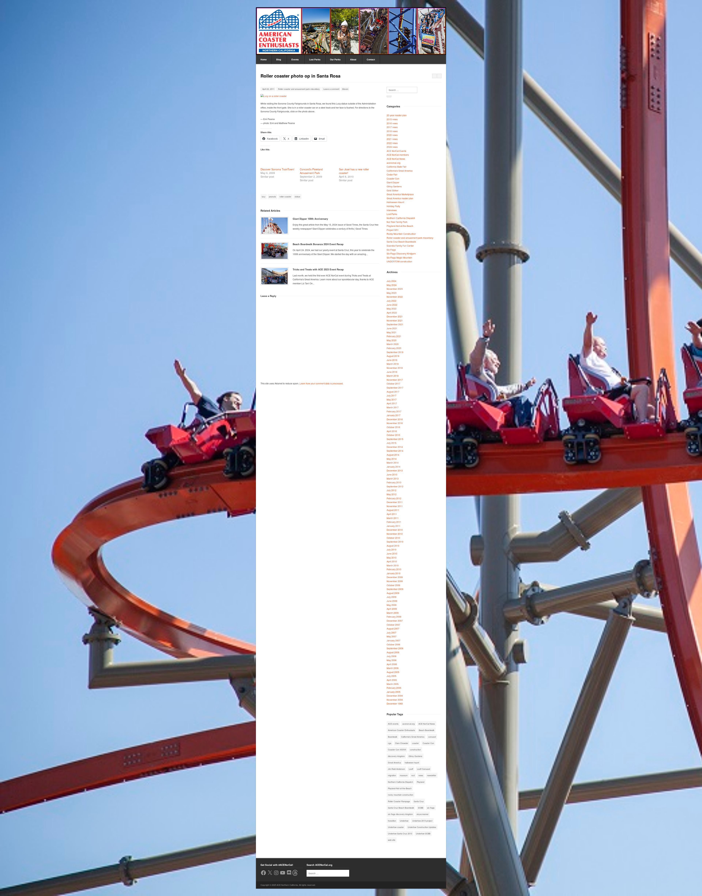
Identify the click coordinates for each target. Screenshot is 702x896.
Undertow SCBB (423, 833)
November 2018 (395, 367)
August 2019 (393, 355)
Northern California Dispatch (401, 218)
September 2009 (395, 589)
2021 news (392, 138)
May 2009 (392, 604)
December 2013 (395, 470)
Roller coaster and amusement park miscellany (299, 88)
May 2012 (392, 494)
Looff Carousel (423, 768)
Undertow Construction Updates (422, 827)
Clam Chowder (401, 743)
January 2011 (393, 525)
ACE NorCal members (398, 154)
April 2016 (392, 431)
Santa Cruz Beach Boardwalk (401, 241)
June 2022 (392, 304)
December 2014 (395, 446)
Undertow (404, 820)
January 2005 (393, 691)
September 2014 (395, 450)
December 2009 (395, 577)
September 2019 (395, 352)
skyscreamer (423, 814)
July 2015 (391, 442)
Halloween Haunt (395, 202)
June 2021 (392, 328)
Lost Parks (314, 59)
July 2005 (391, 675)
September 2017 (395, 387)
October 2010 (393, 537)
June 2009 (392, 600)
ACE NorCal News (396, 158)
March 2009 (393, 612)
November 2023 (395, 288)
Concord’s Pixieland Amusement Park (311, 171)
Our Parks (335, 59)
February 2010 (394, 569)
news (420, 775)
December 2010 (395, 529)
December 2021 (395, 316)
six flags (431, 807)
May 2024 (392, 284)
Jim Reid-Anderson (396, 768)
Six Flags (391, 249)
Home (264, 59)
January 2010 (393, 573)
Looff (411, 768)
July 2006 (391, 656)
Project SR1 (393, 229)
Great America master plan (400, 198)
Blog (278, 59)
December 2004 (395, 695)
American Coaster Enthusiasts (401, 730)
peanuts (272, 196)
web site (391, 839)
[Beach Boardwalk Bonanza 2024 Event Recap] (274, 251)
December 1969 (395, 703)
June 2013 (392, 474)
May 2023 (392, 292)
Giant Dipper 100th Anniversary (310, 218)
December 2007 (395, 620)
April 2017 (392, 403)
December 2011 (395, 502)
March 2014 (393, 462)
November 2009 (395, 581)
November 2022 (395, 296)
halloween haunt (412, 762)
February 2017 (394, 411)
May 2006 (392, 660)
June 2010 (392, 553)
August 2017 (393, 391)
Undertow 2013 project (422, 820)
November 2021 (395, 320)
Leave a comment (331, 88)
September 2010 (395, 541)
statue (297, 196)
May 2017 (392, 399)
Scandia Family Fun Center (400, 245)
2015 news (392, 119)
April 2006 (392, 664)
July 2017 (391, 395)
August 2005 (393, 672)
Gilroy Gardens (394, 186)
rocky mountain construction (400, 794)
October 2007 (393, 624)
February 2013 (394, 482)
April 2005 (392, 679)
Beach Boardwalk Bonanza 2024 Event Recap (318, 244)
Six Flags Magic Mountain (399, 257)
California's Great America (400, 170)
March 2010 (393, 565)
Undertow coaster (396, 827)
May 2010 (392, 557)
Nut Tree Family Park (397, 221)
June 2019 (392, 359)
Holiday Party (393, 206)
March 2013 (393, 478)
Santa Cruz (419, 801)
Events (295, 59)
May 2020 (392, 340)
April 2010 (392, 561)
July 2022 (391, 300)
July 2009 (391, 596)
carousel (432, 736)
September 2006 (395, 648)
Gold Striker (392, 190)
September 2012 (395, 486)
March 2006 (393, 668)
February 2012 (394, 498)
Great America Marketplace (400, 194)
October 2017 (393, 383)
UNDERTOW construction (399, 261)
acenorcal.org (393, 162)
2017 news (392, 127)
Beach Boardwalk (426, 730)
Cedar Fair (392, 174)
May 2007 (392, 636)
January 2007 (393, 640)
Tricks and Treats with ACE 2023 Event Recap (318, 269)
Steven (345, 88)
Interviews (392, 210)
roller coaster (285, 196)
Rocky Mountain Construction (401, 233)
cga (389, 743)
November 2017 (395, 379)
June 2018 (392, 371)
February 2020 (394, 348)
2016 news (392, 123)
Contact (371, 59)
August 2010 (393, 545)
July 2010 (391, 549)
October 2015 (393, 434)
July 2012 (391, 490)
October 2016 (393, 427)
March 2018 (393, 375)
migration (392, 775)
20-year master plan (397, 115)
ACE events (393, 723)
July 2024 (391, 280)
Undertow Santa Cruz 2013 (400, 833)
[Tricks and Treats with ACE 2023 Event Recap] (274, 276)
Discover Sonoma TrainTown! (277, 169)
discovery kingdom (396, 756)
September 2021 (395, 324)
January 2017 (393, 415)
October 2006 (393, 644)
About (353, 59)
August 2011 (393, 509)
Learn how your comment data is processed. (321, 383)
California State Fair (396, 166)
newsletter (431, 775)
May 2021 (392, 332)
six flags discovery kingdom (400, 814)
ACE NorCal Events (396, 150)
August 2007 (393, 628)
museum (403, 775)
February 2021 (394, 336)
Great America (394, 762)
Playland (420, 781)
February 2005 (394, 687)
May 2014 (392, 458)
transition (392, 820)
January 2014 (393, 466)
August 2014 (393, 454)
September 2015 (395, 438)
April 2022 (392, 312)
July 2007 (391, 632)
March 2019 (393, 363)
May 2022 (392, 308)
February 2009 (394, 616)
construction (415, 749)
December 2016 (395, 419)
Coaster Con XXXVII (397, 749)
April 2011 (392, 514)
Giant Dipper (393, 182)
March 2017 (393, 407)
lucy (263, 196)
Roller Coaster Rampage (399, 801)
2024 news (392, 146)
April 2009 (392, 608)
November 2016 (395, 423)
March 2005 (393, 683)
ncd (413, 775)
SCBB (420, 807)
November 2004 (395, 699)
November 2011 (395, 506)
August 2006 (393, 652)
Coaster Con (393, 178)
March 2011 (393, 518)
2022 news (392, 143)
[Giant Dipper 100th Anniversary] (274, 226)
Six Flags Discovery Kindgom (401, 253)
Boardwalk (392, 736)
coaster (415, 743)
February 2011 (394, 521)
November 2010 (395, 533)
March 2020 (393, 344)
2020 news (392, 134)
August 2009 (393, 593)
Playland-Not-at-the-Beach (400, 225)
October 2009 (393, 585)
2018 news (392, 131)
